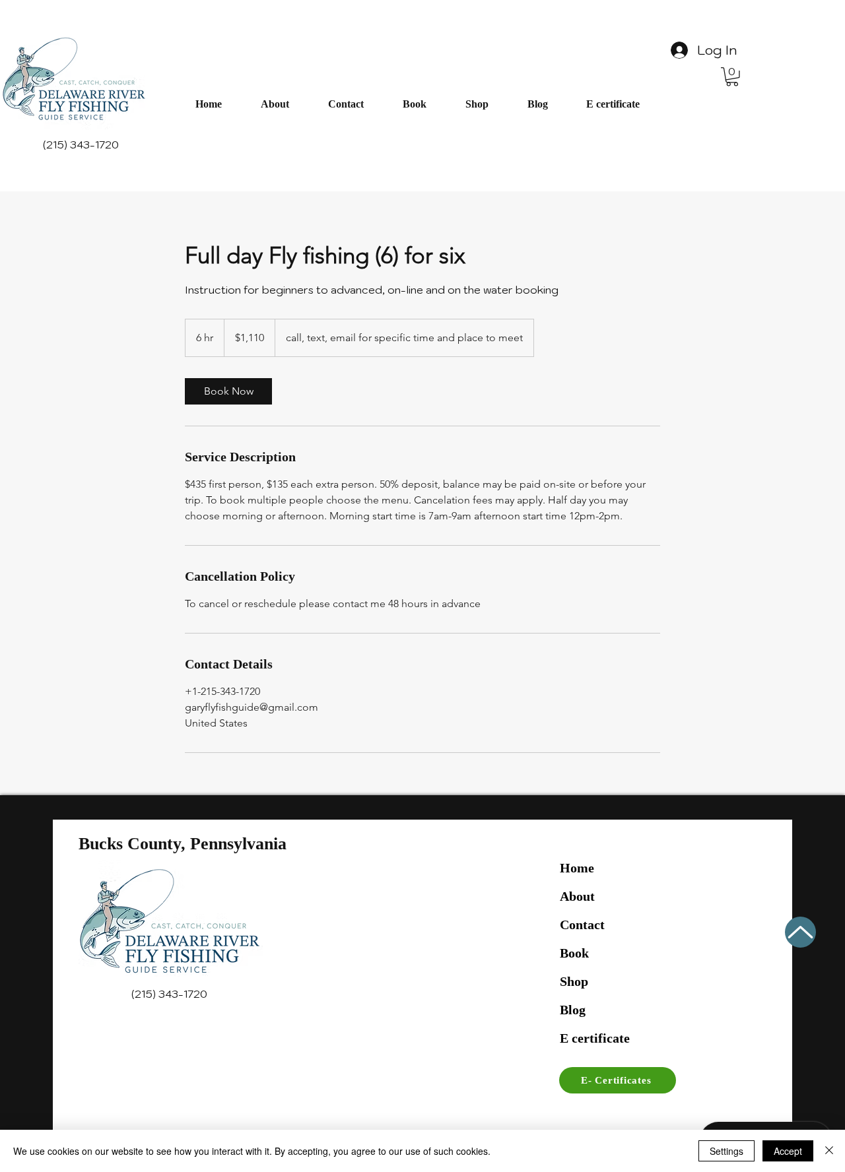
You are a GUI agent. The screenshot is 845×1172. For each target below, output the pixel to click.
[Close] (829, 1150)
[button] (732, 76)
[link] (228, 391)
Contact (582, 924)
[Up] (800, 932)
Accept (788, 1150)
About (577, 896)
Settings (726, 1150)
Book (574, 953)
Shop (574, 981)
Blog (573, 1009)
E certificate (595, 1038)
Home (577, 868)
